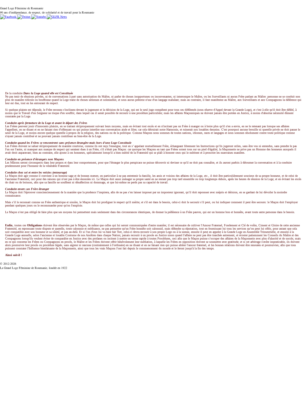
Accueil (9, 23)
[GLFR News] (56, 16)
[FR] (15, 4)
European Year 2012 (187, 23)
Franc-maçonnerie (102, 23)
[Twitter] (23, 16)
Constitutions (34, 23)
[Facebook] (8, 16)
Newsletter (134, 23)
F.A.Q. (57, 23)
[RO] (5, 4)
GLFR (74, 23)
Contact (156, 23)
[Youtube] (38, 16)
